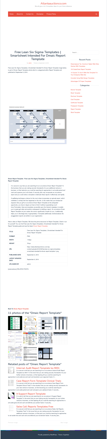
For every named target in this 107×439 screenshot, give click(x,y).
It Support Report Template (31, 393)
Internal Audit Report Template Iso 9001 (38, 368)
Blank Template (75, 93)
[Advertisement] (53, 33)
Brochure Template (76, 96)
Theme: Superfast (63, 435)
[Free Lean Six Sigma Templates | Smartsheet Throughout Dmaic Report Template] (45, 323)
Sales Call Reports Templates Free (34, 406)
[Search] (96, 14)
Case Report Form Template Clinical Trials (38, 380)
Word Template (75, 112)
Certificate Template (77, 103)
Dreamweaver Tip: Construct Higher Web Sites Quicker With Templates (85, 65)
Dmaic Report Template (40, 226)
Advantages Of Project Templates (81, 81)
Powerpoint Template (77, 106)
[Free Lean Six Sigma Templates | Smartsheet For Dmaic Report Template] (30, 353)
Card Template (75, 99)
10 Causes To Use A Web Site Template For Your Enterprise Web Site (84, 74)
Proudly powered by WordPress (47, 435)
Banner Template (76, 90)
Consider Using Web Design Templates (82, 78)
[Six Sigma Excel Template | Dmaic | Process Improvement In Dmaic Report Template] (15, 323)
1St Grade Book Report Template (81, 69)
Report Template (76, 109)
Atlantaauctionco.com (53, 3)
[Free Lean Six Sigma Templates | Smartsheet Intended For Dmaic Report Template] (45, 338)
